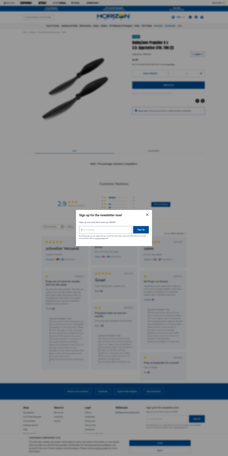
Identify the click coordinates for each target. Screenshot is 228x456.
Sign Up (141, 229)
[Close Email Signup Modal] (147, 214)
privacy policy (100, 238)
